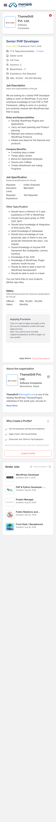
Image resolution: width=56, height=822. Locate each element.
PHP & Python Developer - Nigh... (30, 487)
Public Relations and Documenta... (27, 512)
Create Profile (28, 453)
